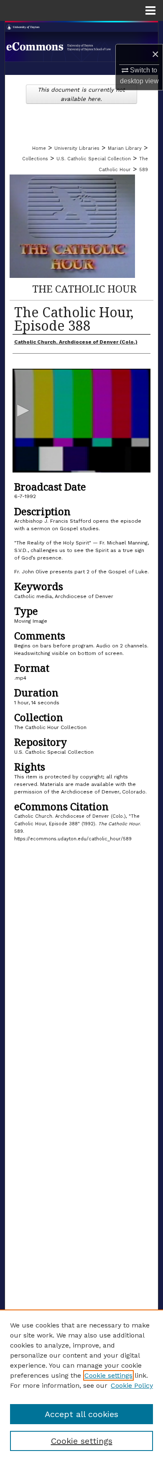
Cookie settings (108, 1375)
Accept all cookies (81, 1414)
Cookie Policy (132, 1385)
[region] (81, 1385)
